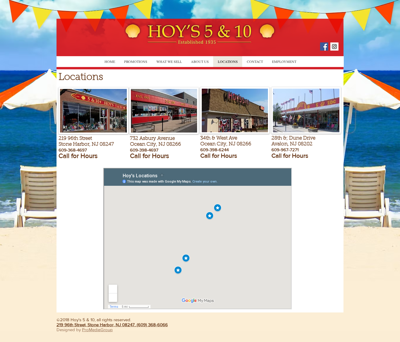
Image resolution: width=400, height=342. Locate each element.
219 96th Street (75, 138)
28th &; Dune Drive (293, 138)
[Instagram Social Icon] (334, 46)
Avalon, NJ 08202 (291, 144)
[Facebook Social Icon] (324, 46)
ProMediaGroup (97, 329)
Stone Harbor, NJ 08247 (86, 144)
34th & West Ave (218, 138)
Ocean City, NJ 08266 (225, 144)
